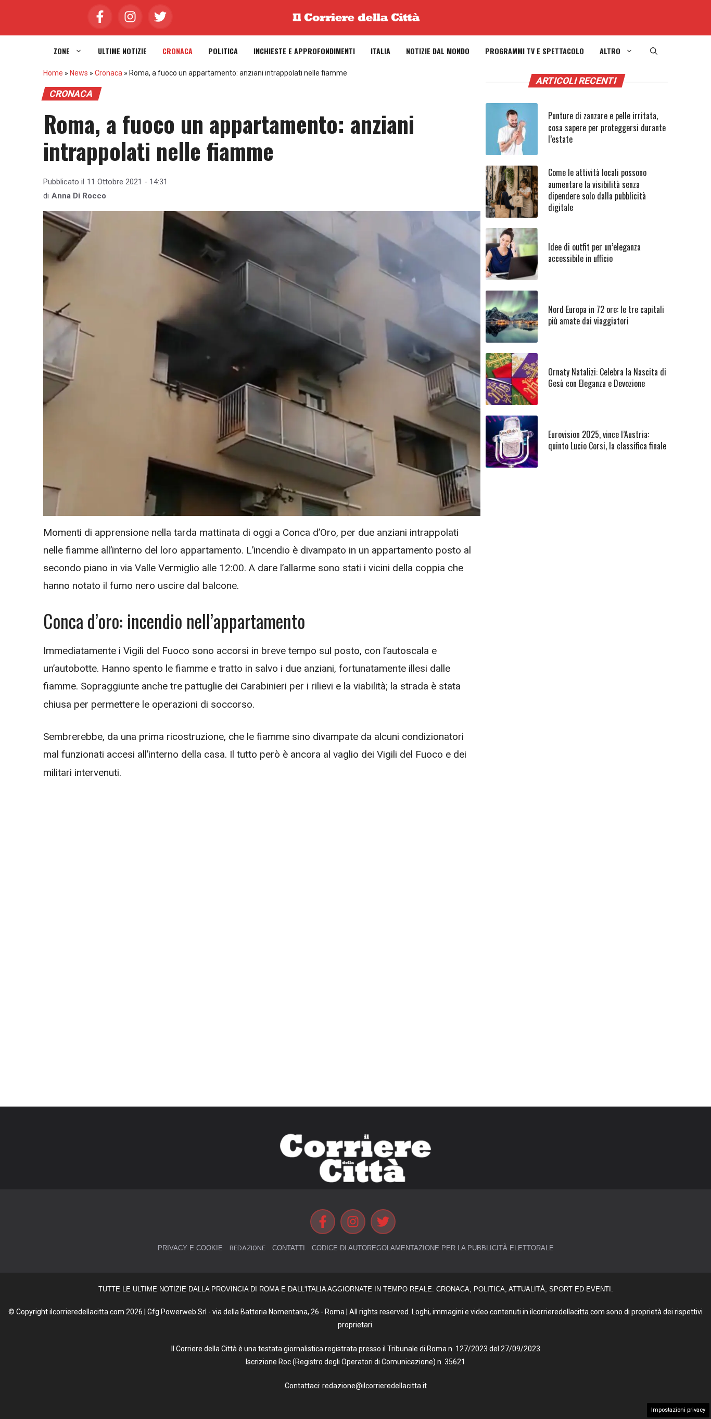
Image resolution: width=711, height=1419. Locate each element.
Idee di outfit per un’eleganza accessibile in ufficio (594, 253)
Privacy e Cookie (190, 1248)
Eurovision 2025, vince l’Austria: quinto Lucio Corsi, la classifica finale (607, 440)
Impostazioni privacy (678, 1410)
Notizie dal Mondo (437, 51)
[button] (653, 51)
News (79, 73)
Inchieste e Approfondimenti (304, 51)
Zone (62, 51)
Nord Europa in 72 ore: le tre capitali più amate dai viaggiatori (606, 315)
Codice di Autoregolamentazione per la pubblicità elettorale (433, 1248)
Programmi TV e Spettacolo (534, 51)
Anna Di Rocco (79, 195)
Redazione (247, 1248)
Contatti (288, 1248)
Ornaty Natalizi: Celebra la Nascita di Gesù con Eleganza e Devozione (607, 378)
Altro (610, 51)
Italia (380, 51)
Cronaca (177, 51)
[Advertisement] (261, 869)
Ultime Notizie (122, 51)
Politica (223, 51)
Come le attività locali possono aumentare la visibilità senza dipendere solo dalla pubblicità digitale (597, 190)
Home (53, 73)
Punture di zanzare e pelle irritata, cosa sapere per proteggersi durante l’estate (607, 127)
